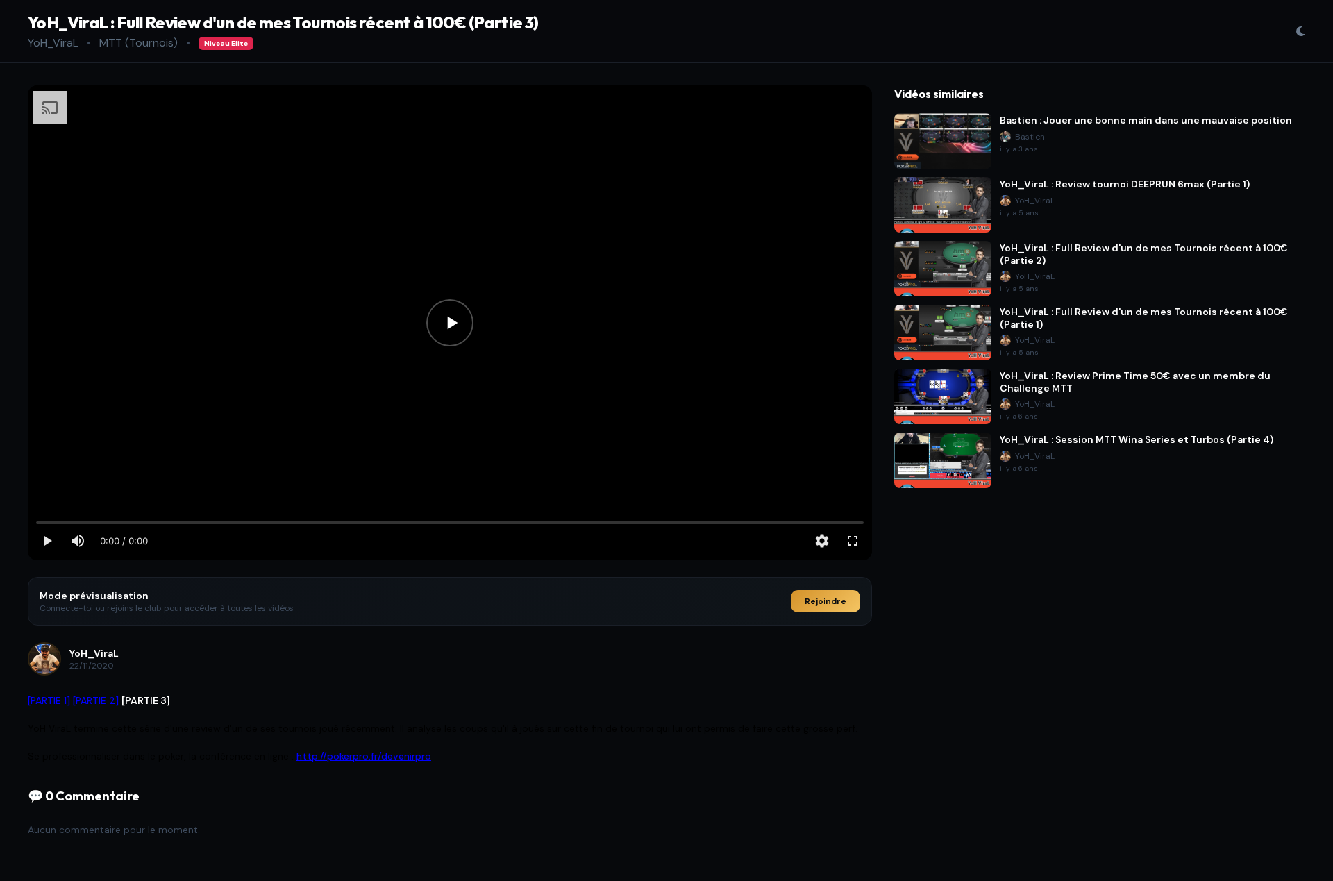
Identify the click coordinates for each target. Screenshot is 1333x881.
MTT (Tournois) (138, 42)
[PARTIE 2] (96, 700)
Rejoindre (825, 601)
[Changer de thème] (1300, 31)
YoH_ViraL (53, 42)
